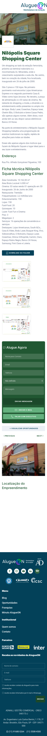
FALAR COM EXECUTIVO (25, 417)
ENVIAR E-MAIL (25, 410)
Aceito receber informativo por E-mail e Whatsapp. (22, 693)
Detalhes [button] (22, 463)
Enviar (40, 699)
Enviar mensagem (23, 401)
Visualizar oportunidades (24, 428)
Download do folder (19, 253)
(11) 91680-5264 (16, 731)
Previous (10, 436)
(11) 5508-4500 (34, 731)
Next (39, 436)
